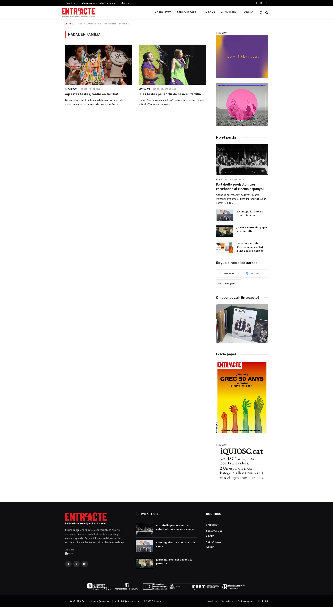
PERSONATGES (186, 12)
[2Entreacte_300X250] (242, 77)
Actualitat (71, 89)
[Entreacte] (78, 12)
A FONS (210, 12)
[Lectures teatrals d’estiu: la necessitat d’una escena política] (224, 247)
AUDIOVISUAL (229, 12)
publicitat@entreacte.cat (127, 601)
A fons (219, 179)
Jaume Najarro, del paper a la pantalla (251, 229)
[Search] (266, 12)
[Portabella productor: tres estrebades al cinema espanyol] (242, 159)
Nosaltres (71, 3)
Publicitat (125, 3)
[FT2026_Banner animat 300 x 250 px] (242, 125)
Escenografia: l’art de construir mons (249, 213)
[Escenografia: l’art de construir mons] (224, 215)
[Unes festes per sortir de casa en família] (172, 65)
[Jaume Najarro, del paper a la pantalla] (224, 231)
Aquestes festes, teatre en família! (91, 94)
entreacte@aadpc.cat (99, 601)
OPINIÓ (248, 12)
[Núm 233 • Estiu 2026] (242, 433)
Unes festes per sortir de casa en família (170, 94)
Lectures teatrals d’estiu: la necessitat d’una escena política (249, 247)
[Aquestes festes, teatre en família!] (98, 65)
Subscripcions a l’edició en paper (98, 3)
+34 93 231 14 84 (76, 601)
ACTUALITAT (163, 12)
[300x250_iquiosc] (242, 489)
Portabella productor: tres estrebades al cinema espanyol (240, 186)
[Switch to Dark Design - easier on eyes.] (261, 12)
